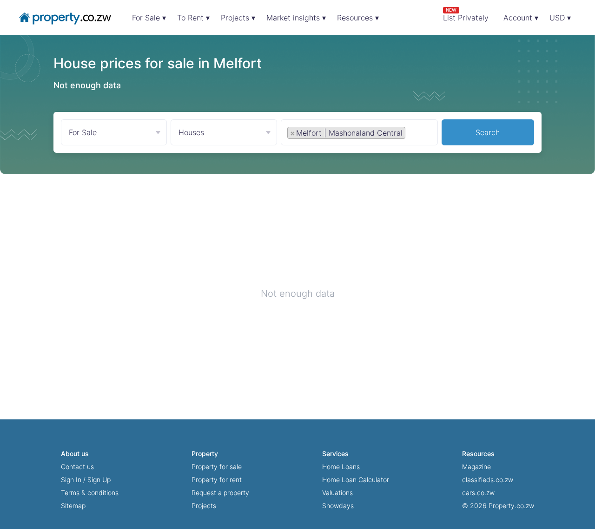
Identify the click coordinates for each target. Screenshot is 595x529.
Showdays (338, 505)
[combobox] (359, 134)
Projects (204, 505)
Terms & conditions (90, 492)
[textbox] (418, 132)
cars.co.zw (478, 492)
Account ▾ (520, 17)
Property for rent (217, 479)
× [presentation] (292, 132)
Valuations (337, 492)
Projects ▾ (238, 17)
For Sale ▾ (149, 17)
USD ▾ (560, 17)
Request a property (220, 492)
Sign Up (99, 479)
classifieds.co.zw (487, 479)
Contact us (77, 466)
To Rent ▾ (193, 17)
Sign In (71, 479)
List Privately (466, 14)
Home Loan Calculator (355, 479)
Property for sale (217, 466)
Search (488, 132)
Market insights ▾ (296, 17)
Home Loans (341, 466)
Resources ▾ (358, 17)
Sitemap (73, 505)
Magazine (476, 466)
